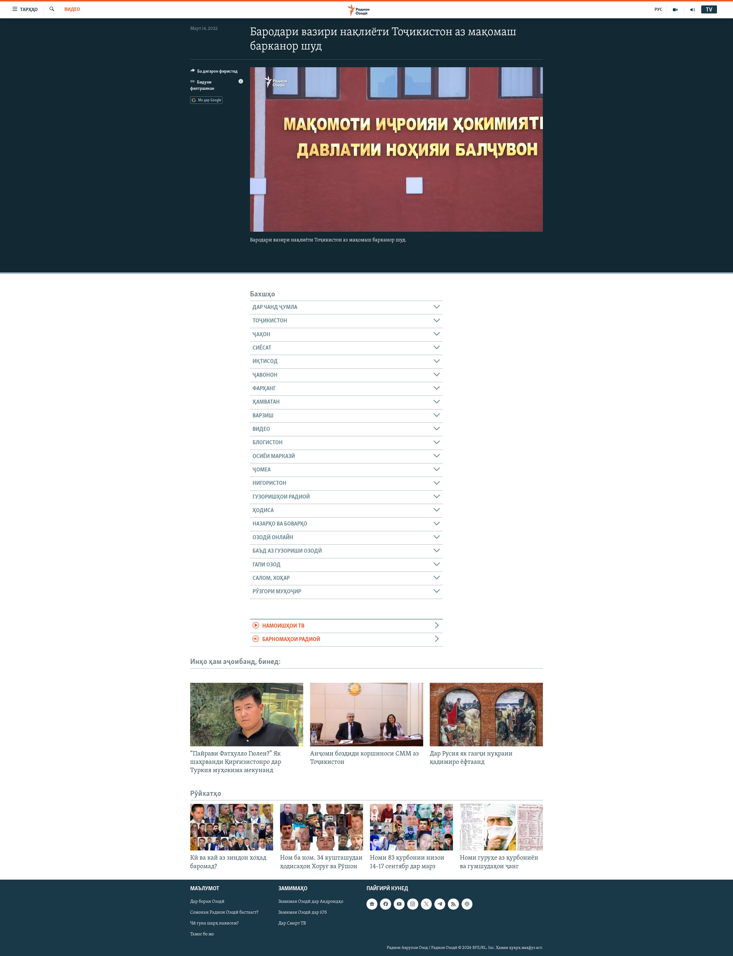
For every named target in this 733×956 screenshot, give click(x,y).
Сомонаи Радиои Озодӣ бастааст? (224, 912)
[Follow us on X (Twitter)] (426, 904)
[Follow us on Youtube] (399, 904)
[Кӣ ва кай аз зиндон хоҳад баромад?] (231, 827)
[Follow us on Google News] (371, 904)
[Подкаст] (467, 904)
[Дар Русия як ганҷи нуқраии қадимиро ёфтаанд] (486, 714)
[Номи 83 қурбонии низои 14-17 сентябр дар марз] (411, 827)
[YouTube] (675, 9)
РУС (658, 9)
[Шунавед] (692, 9)
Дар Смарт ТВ (292, 923)
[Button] (214, 72)
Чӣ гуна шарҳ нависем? (214, 923)
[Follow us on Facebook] (385, 904)
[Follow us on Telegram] (439, 904)
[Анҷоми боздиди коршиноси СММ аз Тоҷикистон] (366, 714)
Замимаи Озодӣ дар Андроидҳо (310, 901)
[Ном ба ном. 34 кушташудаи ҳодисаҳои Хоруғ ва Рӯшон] (321, 827)
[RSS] (453, 904)
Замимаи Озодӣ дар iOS (302, 912)
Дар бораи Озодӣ (207, 901)
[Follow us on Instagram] (412, 904)
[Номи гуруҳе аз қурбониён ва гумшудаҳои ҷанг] (501, 827)
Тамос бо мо (202, 934)
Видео (72, 9)
